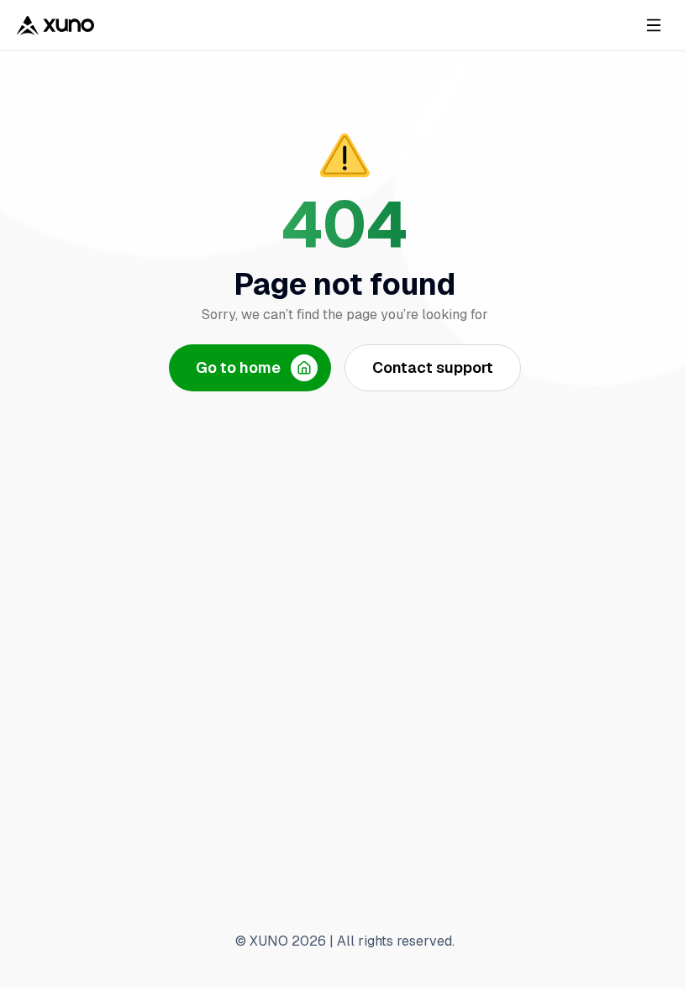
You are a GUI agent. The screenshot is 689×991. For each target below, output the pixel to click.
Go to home (238, 367)
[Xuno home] (55, 25)
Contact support (432, 367)
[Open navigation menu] (653, 25)
